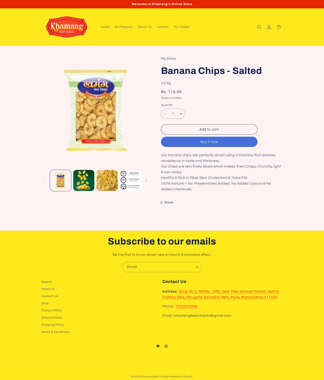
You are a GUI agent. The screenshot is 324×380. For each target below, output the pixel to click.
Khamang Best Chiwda (154, 376)
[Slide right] (146, 180)
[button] (259, 27)
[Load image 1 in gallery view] (60, 180)
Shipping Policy (52, 324)
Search (46, 281)
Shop (45, 303)
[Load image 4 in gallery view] (130, 180)
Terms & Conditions (55, 332)
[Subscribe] (196, 267)
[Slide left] (45, 180)
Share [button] (168, 202)
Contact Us (49, 296)
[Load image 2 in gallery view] (83, 180)
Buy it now (209, 141)
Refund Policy (51, 317)
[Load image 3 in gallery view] (107, 180)
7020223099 (186, 306)
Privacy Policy (51, 310)
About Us (48, 289)
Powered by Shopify (181, 376)
